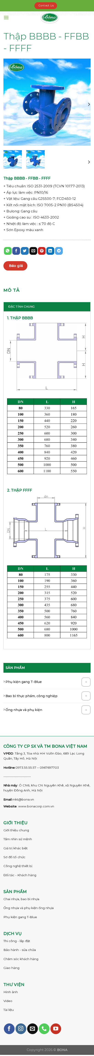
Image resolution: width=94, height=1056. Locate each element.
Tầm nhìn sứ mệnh (17, 839)
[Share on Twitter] (25, 251)
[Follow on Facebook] (9, 1028)
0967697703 (49, 767)
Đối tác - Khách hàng (19, 875)
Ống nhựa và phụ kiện (23, 710)
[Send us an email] (32, 1028)
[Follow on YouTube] (55, 1028)
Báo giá (16, 265)
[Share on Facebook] (16, 251)
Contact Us (46, 5)
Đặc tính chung (21, 306)
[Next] (88, 104)
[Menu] (6, 17)
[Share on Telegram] (59, 251)
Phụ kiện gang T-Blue (23, 682)
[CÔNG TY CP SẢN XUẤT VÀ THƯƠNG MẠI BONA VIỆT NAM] (49, 17)
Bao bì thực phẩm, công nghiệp (31, 696)
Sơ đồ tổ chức (14, 857)
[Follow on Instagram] (21, 1028)
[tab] (47, 307)
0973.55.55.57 (26, 767)
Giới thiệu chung (16, 830)
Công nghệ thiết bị (17, 866)
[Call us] (44, 1028)
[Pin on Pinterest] (42, 251)
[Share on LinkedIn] (50, 251)
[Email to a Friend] (33, 251)
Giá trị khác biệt (15, 848)
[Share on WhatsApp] (8, 251)
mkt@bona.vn (23, 799)
